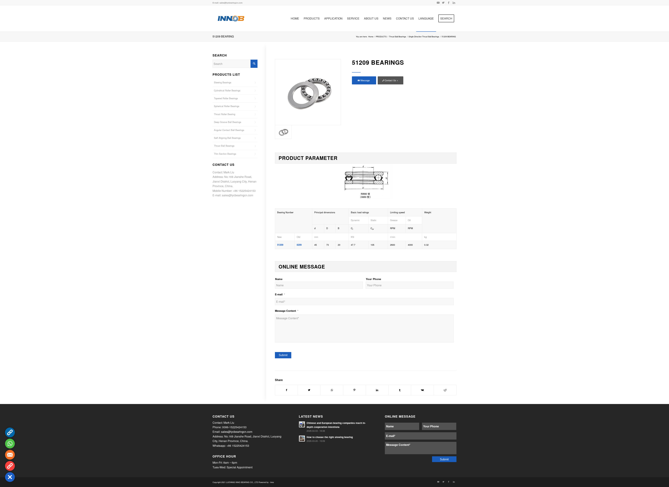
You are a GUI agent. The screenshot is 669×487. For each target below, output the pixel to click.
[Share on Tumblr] (400, 390)
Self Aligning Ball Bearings (227, 137)
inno (272, 482)
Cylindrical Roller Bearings (227, 90)
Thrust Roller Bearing (224, 114)
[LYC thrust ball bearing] (308, 92)
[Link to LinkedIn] (453, 2)
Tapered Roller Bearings (226, 98)
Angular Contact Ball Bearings (229, 130)
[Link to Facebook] (448, 2)
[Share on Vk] (422, 390)
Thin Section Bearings (225, 153)
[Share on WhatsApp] (332, 390)
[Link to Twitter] (443, 2)
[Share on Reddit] (445, 390)
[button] (10, 477)
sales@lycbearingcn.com (237, 195)
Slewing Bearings (222, 82)
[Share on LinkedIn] (377, 390)
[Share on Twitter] (309, 390)
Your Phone (373, 279)
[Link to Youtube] (438, 2)
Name (279, 279)
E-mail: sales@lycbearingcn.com (228, 2)
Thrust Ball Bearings (224, 145)
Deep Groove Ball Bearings (227, 122)
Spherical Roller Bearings (226, 106)
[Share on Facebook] (286, 390)
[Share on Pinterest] (354, 390)
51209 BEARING (223, 36)
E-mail (280, 294)
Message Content (286, 310)
